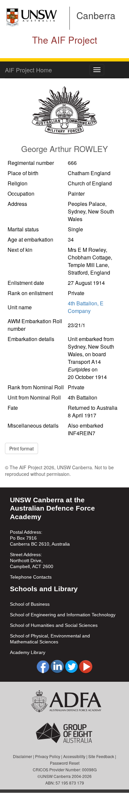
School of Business (30, 604)
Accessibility (74, 756)
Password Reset (64, 763)
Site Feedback (101, 756)
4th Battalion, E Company (86, 307)
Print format (21, 448)
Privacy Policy (47, 756)
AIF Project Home (28, 69)
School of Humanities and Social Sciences (54, 625)
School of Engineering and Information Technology (62, 614)
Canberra (95, 15)
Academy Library (27, 652)
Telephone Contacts (31, 577)
